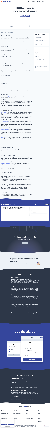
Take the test (25, 242)
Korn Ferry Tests (15, 416)
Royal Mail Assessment (29, 416)
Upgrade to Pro (32, 359)
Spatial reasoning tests (4, 112)
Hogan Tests (15, 418)
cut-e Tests (14, 415)
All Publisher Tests (15, 419)
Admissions (39, 418)
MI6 (35, 50)
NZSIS (17, 37)
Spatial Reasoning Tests (4, 416)
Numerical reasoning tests (5, 149)
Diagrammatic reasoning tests (5, 163)
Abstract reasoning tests (5, 129)
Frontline (36, 60)
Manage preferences (7, 426)
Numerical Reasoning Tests (4, 413)
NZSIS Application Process (38, 37)
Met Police (36, 52)
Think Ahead (36, 63)
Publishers (38, 1)
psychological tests (11, 96)
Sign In (47, 1)
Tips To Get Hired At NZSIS (39, 40)
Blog (38, 419)
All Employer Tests (28, 419)
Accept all (4, 424)
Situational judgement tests (5, 157)
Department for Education (38, 68)
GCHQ (36, 53)
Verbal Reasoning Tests (4, 418)
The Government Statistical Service (40, 62)
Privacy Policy (40, 415)
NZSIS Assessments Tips (38, 43)
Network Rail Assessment (29, 415)
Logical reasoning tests (4, 121)
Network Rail (37, 56)
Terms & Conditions (40, 416)
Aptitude (29, 1)
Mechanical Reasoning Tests (5, 415)
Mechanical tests (3, 137)
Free (14, 354)
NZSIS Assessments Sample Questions (40, 41)
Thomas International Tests (17, 413)
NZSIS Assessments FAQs (38, 44)
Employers (33, 1)
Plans (43, 1)
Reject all (10, 424)
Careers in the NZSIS (38, 36)
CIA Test (27, 413)
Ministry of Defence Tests (29, 418)
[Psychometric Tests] (6, 1)
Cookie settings (40, 421)
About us (39, 413)
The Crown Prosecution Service (39, 59)
